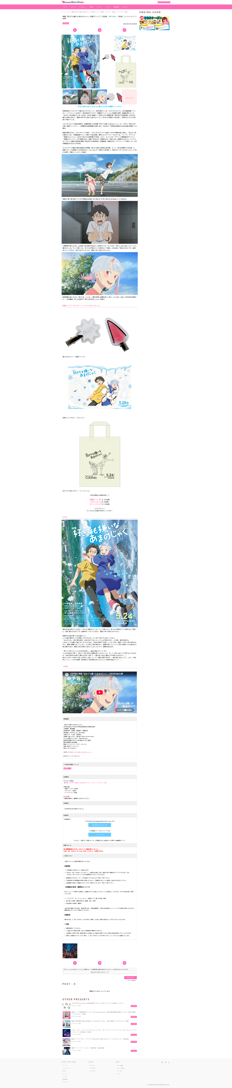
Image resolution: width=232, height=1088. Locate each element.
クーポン (107, 7)
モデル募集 (120, 1065)
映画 (65, 768)
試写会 (91, 7)
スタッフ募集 (120, 1068)
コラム (119, 1073)
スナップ (99, 7)
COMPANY (93, 1068)
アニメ (69, 768)
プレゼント (125, 7)
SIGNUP (161, 2)
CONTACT (93, 1071)
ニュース (73, 7)
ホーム (65, 7)
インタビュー (82, 7)
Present (66, 23)
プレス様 (119, 1071)
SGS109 (92, 1065)
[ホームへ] (73, 2)
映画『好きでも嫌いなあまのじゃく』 (81, 752)
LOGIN (167, 2)
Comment (130, 978)
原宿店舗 (116, 7)
